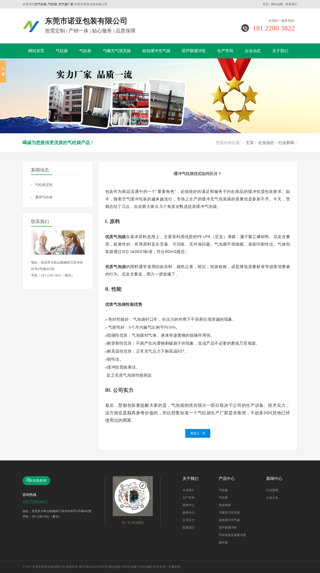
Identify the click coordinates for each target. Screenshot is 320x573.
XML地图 (145, 567)
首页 (265, 4)
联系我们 (292, 4)
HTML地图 (129, 567)
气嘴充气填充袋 (117, 51)
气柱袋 (52, 4)
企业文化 (272, 497)
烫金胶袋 (225, 505)
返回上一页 (197, 433)
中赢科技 (174, 567)
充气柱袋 (40, 4)
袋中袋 (223, 542)
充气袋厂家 (66, 4)
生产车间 (225, 51)
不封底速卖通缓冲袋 (232, 535)
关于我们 (280, 51)
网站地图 (277, 4)
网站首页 (36, 51)
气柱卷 (85, 51)
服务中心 (188, 512)
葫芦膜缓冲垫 (194, 51)
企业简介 (188, 490)
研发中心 (188, 505)
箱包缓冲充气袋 (156, 51)
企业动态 (253, 51)
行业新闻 (286, 143)
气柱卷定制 (43, 185)
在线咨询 (39, 480)
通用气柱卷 (43, 197)
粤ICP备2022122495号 (93, 567)
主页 (250, 143)
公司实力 (188, 520)
